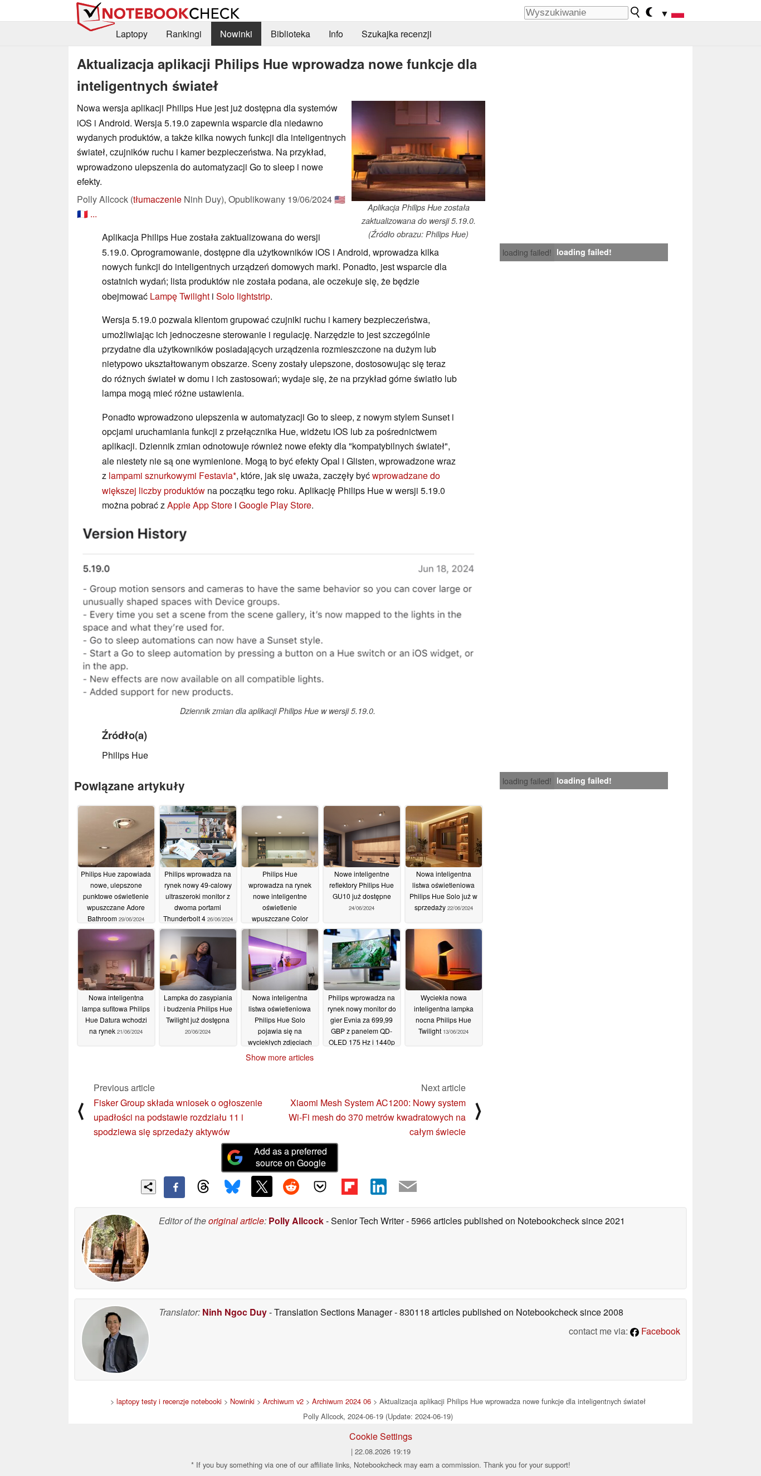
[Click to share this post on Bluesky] (232, 1187)
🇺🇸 (339, 199)
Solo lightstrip (243, 296)
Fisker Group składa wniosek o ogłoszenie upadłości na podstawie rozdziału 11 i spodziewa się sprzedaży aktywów (178, 1117)
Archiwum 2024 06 (341, 1401)
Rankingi (184, 33)
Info (336, 33)
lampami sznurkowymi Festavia (171, 475)
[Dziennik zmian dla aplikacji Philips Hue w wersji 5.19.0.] (277, 613)
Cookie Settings (380, 1436)
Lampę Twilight (179, 296)
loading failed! (527, 252)
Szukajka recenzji (397, 33)
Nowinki (236, 33)
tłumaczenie (157, 199)
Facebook (659, 1331)
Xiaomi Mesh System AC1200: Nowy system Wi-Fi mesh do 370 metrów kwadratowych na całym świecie (377, 1117)
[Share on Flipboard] (349, 1186)
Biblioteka (290, 33)
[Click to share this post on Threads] (203, 1187)
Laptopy (132, 33)
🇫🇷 (82, 213)
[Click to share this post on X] (261, 1186)
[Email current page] (407, 1187)
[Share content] (148, 1187)
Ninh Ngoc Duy (234, 1312)
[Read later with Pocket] (320, 1186)
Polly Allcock (296, 1220)
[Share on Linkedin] (378, 1186)
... (93, 213)
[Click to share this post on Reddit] (290, 1186)
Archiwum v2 (283, 1401)
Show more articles (280, 1057)
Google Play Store (275, 504)
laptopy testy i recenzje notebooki (169, 1401)
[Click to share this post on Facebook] (174, 1187)
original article (236, 1220)
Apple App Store (199, 504)
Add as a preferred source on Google (290, 1157)
